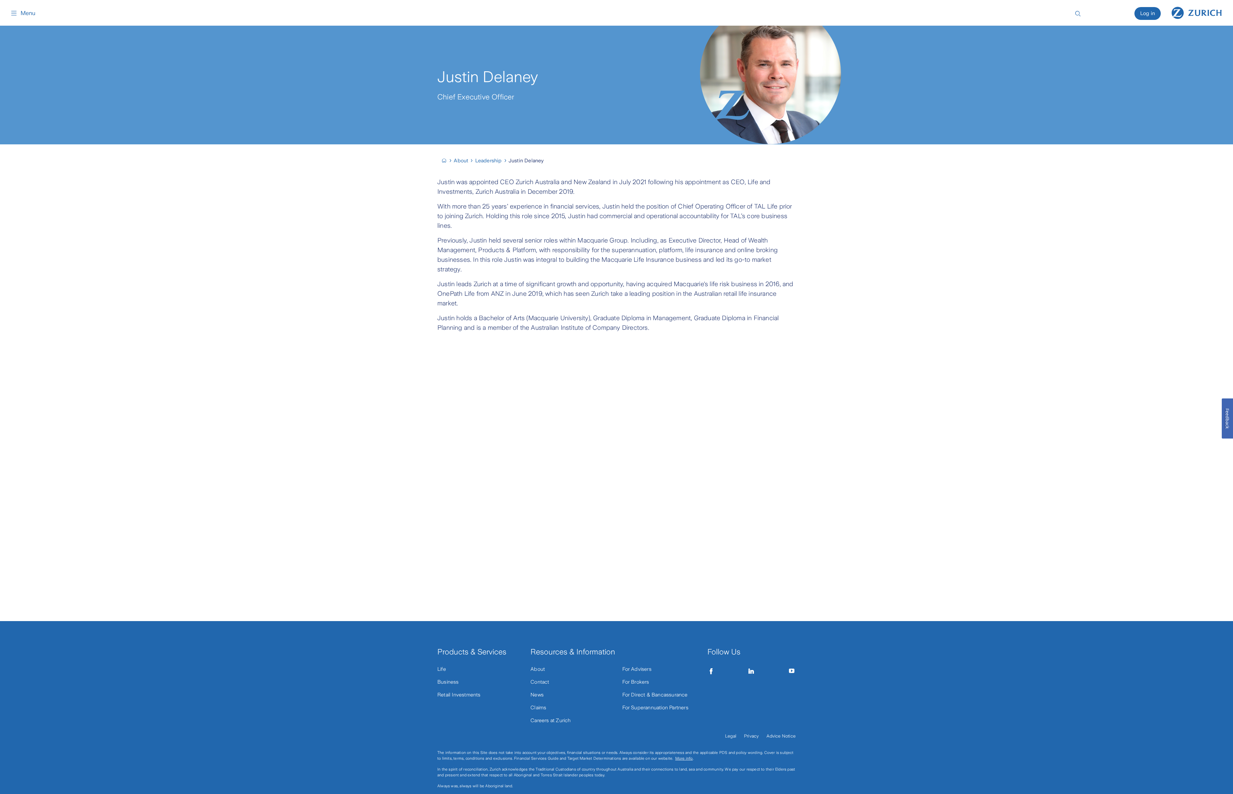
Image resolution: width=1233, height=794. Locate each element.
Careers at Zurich (550, 720)
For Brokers (635, 682)
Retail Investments (459, 694)
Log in (1147, 13)
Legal (730, 736)
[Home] (1197, 12)
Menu (28, 13)
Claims (538, 707)
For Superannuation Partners (655, 707)
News (537, 694)
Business (448, 682)
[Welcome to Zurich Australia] (446, 160)
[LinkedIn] (751, 671)
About (537, 669)
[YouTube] (792, 671)
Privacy (751, 736)
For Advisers (636, 669)
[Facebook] (711, 671)
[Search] (1077, 13)
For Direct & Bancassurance (655, 694)
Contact (539, 682)
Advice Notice (781, 736)
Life (441, 669)
